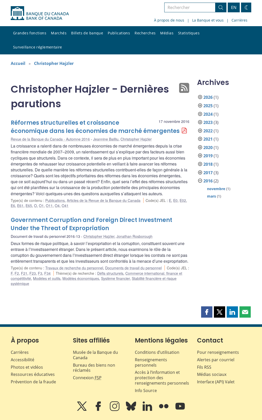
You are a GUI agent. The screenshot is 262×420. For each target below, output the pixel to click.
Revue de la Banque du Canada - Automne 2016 (50, 139)
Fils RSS (204, 367)
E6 (13, 205)
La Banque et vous (208, 20)
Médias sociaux (211, 374)
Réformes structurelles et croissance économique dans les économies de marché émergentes (95, 127)
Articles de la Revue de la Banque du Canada (103, 200)
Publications (119, 33)
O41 (65, 205)
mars (211, 196)
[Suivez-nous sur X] (82, 410)
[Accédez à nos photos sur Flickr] (164, 410)
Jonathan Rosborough (134, 236)
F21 (24, 273)
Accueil (18, 63)
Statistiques (189, 33)
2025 (208, 106)
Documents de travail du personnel (133, 267)
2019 (208, 156)
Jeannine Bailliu (105, 139)
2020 (208, 147)
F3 (40, 273)
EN (233, 7)
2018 (208, 164)
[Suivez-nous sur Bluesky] (131, 410)
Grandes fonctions (29, 33)
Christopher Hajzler (54, 63)
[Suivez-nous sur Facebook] (99, 410)
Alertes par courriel (215, 360)
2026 (208, 97)
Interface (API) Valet (216, 382)
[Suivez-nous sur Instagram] (115, 410)
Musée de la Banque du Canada (95, 354)
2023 (208, 122)
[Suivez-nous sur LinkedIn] (148, 410)
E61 (20, 205)
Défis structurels (110, 273)
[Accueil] (40, 13)
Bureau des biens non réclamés (94, 367)
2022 (208, 131)
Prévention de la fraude (33, 382)
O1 (41, 205)
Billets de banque (87, 33)
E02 (183, 200)
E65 (29, 205)
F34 (47, 273)
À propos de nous (169, 20)
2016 (208, 181)
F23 (32, 273)
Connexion (87, 377)
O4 (57, 205)
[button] (206, 312)
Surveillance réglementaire (37, 47)
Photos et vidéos (27, 367)
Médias (166, 33)
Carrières (239, 20)
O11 (49, 205)
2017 (208, 172)
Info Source (146, 390)
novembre (216, 188)
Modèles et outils (46, 278)
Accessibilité (22, 360)
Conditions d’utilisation (157, 352)
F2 (17, 273)
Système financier (115, 278)
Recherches (145, 33)
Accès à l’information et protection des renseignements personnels (162, 377)
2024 (208, 114)
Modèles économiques (80, 278)
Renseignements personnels (151, 362)
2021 (208, 139)
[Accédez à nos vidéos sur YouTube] (180, 410)
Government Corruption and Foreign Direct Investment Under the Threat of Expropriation (91, 224)
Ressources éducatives (33, 374)
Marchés (59, 33)
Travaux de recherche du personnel (74, 267)
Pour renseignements (218, 352)
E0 (175, 200)
